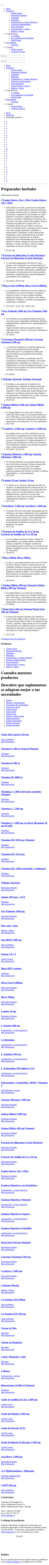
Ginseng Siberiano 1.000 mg (15, 1099)
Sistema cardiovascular (15, 716)
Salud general (11, 709)
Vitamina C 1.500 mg (12, 808)
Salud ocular (11, 712)
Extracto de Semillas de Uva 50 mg (19, 534)
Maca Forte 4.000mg (36, 285)
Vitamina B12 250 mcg (13, 854)
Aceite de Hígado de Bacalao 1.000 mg (21, 1442)
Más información (7, 742)
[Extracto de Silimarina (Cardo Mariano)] (23, 255)
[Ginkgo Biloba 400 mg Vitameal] (18, 585)
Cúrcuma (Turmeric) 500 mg (16, 1256)
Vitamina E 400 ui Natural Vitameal (19, 748)
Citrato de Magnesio (11, 1342)
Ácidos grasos (16, 13)
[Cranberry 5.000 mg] (12, 428)
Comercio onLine (18, 52)
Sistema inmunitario (14, 721)
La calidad (15, 36)
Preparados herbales (19, 15)
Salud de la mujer (13, 707)
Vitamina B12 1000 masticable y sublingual (23, 868)
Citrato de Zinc (9, 1328)
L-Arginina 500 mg (11, 1054)
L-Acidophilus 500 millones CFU (18, 1068)
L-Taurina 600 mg (10, 1025)
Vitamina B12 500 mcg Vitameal (17, 840)
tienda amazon (16, 49)
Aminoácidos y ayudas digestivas (24, 22)
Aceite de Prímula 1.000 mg (15, 1413)
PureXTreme (16, 40)
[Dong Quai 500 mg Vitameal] (17, 609)
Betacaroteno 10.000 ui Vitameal (18, 1385)
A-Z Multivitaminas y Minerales (17, 1471)
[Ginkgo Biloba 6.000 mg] (14, 404)
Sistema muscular (13, 723)
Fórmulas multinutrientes (21, 24)
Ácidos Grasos (7, 959)
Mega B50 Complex (11, 968)
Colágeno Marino (10, 1285)
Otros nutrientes (17, 27)
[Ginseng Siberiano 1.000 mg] (16, 454)
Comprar (9, 47)
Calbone (5, 1371)
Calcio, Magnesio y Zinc (13, 1356)
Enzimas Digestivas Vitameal (16, 1199)
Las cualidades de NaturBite (22, 38)
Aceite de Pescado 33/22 (13, 1428)
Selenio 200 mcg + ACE (13, 897)
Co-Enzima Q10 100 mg (13, 1314)
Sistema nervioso (12, 725)
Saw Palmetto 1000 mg (13, 911)
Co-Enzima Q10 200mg (13, 1299)
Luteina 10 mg (26, 480)
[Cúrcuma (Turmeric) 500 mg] (17, 339)
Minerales (15, 20)
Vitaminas (15, 18)
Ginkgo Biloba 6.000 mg (13, 1114)
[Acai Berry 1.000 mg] (12, 506)
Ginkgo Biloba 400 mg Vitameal (23, 586)
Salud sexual (11, 714)
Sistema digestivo (13, 718)
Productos (10, 11)
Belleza (9, 700)
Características (11, 33)
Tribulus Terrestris (32, 379)
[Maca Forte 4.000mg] (12, 285)
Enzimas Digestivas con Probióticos (19, 1185)
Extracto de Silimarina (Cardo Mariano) (22, 258)
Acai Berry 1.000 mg (35, 506)
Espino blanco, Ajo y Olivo (15, 1171)
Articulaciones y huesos (20, 29)
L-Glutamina (8, 1040)
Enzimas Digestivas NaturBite (16, 1228)
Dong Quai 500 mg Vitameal (16, 1242)
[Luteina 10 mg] (9, 480)
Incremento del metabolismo (17, 705)
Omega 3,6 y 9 (8, 954)
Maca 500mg (24, 557)
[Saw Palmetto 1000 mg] (14, 311)
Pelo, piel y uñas (9, 925)
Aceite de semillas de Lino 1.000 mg (19, 1399)
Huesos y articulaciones (15, 703)
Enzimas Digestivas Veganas (15, 1214)
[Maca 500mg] (8, 557)
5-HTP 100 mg (8, 1485)
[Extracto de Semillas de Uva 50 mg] (20, 531)
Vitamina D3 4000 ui (11, 777)
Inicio (8, 9)
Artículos (14, 45)
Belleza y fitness (17, 31)
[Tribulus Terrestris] (11, 379)
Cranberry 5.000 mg (35, 428)
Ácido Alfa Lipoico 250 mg (15, 734)
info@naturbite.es (8, 1515)
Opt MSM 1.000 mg (11, 940)
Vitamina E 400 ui (10, 763)
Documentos (11, 43)
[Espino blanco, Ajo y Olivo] (16, 200)
